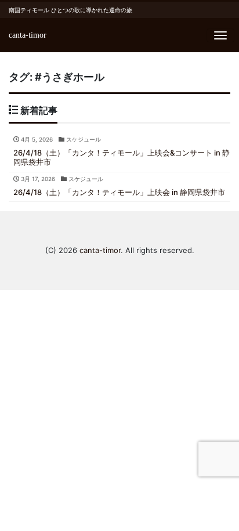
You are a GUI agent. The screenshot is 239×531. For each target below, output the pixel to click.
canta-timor (27, 34)
